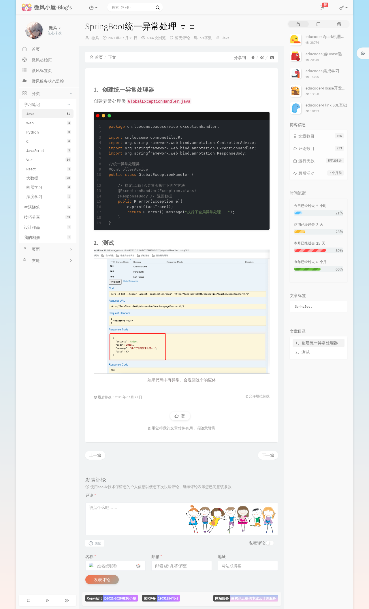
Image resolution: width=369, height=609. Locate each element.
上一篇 (95, 455)
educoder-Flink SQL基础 (326, 105)
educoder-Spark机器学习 (327, 36)
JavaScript (48, 150)
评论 (90, 495)
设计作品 (47, 227)
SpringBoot (303, 306)
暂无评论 (182, 37)
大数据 (48, 178)
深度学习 (48, 196)
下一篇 (268, 455)
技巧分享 (47, 217)
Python (48, 132)
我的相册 (47, 237)
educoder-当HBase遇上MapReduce (336, 53)
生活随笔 (47, 207)
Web (48, 122)
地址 (222, 556)
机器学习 (48, 187)
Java (48, 113)
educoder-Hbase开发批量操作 (332, 88)
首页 (99, 57)
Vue (48, 159)
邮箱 (156, 556)
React (48, 169)
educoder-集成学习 (322, 70)
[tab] (298, 24)
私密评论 (257, 543)
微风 (95, 37)
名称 (90, 556)
